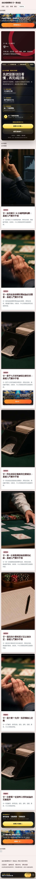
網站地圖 (25, 864)
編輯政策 (11, 864)
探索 (3, 6)
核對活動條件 (18, 131)
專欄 (11, 6)
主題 (7, 6)
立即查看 (28, 875)
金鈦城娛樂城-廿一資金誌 (11, 3)
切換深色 (22, 6)
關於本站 (18, 864)
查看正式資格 (18, 823)
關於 (15, 6)
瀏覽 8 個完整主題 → (9, 57)
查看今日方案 (18, 126)
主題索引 (4, 864)
